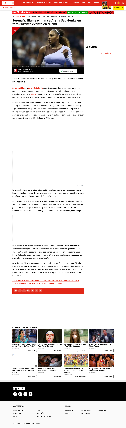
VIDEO (15, 416)
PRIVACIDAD (86, 410)
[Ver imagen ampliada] (48, 47)
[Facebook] (20, 290)
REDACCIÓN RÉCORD (25, 69)
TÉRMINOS (102, 410)
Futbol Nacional (27, 3)
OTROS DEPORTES (44, 416)
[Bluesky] (36, 290)
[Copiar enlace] (40, 290)
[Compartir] (80, 70)
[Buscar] (115, 3)
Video (84, 3)
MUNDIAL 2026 (18, 410)
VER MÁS (105, 53)
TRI (38, 410)
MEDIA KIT (69, 413)
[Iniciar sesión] (122, 2)
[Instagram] (20, 394)
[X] (24, 290)
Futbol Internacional (61, 3)
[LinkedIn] (32, 290)
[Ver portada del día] (104, 3)
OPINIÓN (40, 413)
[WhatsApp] (16, 290)
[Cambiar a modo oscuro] (118, 2)
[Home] (13, 16)
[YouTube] (30, 394)
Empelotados (20, 16)
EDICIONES (85, 413)
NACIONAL (17, 413)
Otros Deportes (93, 3)
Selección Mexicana (44, 3)
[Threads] (28, 290)
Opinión (76, 3)
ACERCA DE (69, 410)
